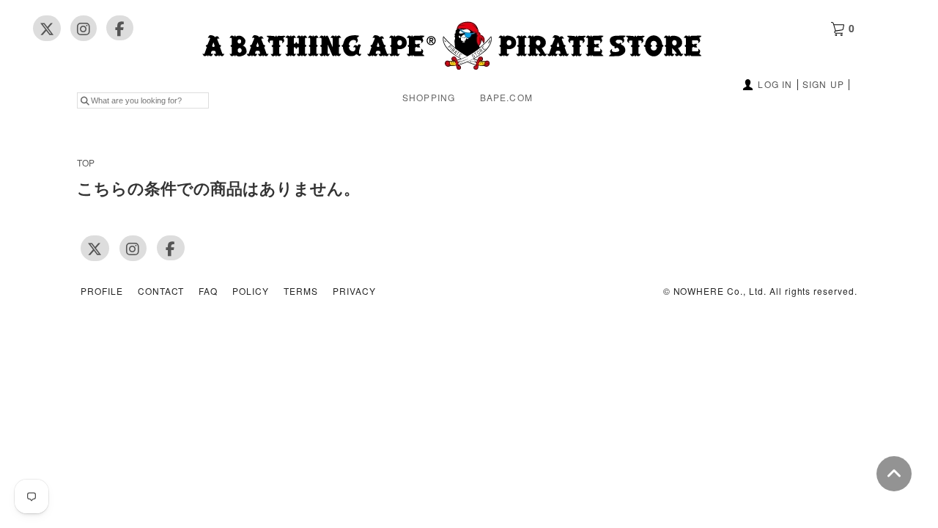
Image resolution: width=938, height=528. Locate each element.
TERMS (301, 291)
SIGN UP (823, 84)
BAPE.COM (506, 97)
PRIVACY (354, 291)
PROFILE (102, 291)
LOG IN (775, 84)
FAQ (208, 291)
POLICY (250, 291)
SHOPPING (429, 97)
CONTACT (161, 291)
